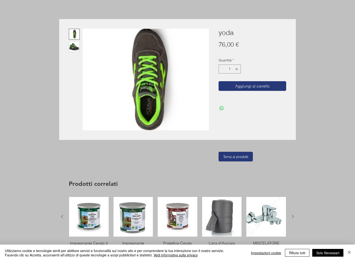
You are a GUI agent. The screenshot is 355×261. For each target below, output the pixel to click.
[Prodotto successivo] (293, 216)
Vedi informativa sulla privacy (176, 255)
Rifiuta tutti (297, 252)
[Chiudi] (349, 252)
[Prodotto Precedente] (62, 216)
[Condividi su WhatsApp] (222, 108)
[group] (177, 227)
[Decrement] (222, 69)
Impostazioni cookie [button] (266, 252)
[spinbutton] (229, 69)
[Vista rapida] (89, 217)
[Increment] (237, 69)
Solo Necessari (327, 252)
